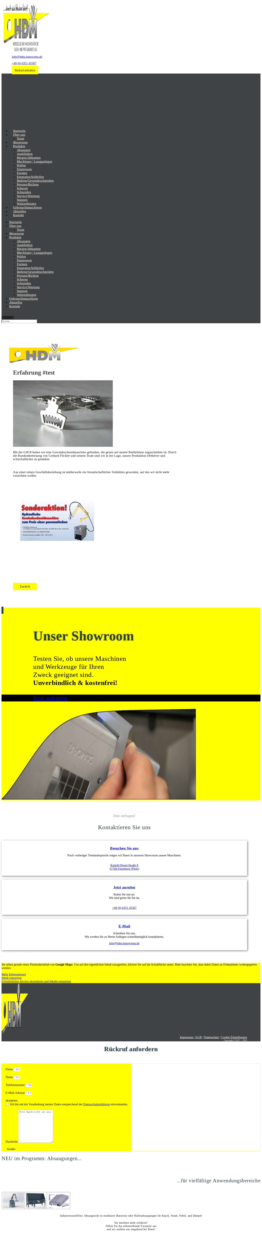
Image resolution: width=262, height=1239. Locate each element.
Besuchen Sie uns (124, 848)
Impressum (187, 1037)
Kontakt (18, 215)
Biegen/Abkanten (29, 158)
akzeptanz (12, 1100)
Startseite (15, 222)
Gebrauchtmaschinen (23, 298)
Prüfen (21, 165)
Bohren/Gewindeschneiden (35, 180)
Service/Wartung (28, 196)
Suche (8, 317)
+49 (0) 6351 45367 (24, 63)
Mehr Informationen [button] (14, 974)
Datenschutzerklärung (96, 1104)
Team (20, 230)
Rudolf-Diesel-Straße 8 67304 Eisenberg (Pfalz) (124, 867)
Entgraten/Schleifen (30, 177)
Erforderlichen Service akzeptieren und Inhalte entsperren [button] (36, 981)
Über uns (19, 135)
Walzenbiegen (26, 295)
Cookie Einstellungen (234, 1037)
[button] (25, 586)
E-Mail (124, 926)
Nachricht (12, 1141)
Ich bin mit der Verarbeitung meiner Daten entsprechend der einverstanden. (69, 1104)
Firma (9, 1069)
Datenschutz (211, 1037)
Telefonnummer (16, 1085)
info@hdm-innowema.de (27, 56)
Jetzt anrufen (124, 887)
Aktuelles (15, 302)
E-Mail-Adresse (16, 1092)
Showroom (16, 233)
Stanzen (22, 200)
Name (10, 1077)
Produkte (19, 146)
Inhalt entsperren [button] (12, 978)
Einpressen (24, 169)
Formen (22, 173)
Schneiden (24, 192)
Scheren (22, 188)
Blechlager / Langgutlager (34, 161)
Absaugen (23, 150)
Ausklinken (25, 154)
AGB (198, 1037)
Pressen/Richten (28, 184)
